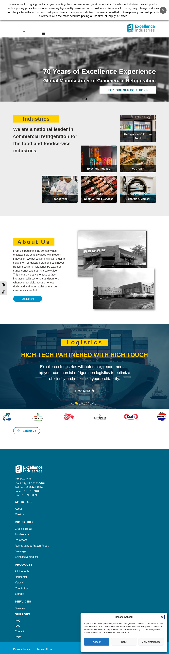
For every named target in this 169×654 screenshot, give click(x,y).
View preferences (151, 641)
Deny (124, 641)
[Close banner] (163, 10)
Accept (97, 641)
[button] (162, 617)
